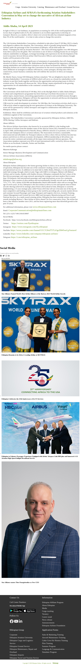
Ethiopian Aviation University (21, 637)
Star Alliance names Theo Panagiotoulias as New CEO (20, 582)
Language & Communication (53, 649)
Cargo (18, 7)
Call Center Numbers (18, 602)
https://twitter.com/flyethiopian (24, 223)
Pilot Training (47, 643)
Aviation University (28, 7)
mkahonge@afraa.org (12, 159)
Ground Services (73, 7)
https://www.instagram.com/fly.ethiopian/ (30, 227)
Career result (47, 617)
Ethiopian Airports (17, 655)
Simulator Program (49, 652)
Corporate (13, 635)
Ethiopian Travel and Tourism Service (24, 658)
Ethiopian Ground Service (20, 646)
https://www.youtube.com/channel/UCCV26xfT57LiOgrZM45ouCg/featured (43, 230)
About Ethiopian (48, 605)
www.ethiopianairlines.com (44, 207)
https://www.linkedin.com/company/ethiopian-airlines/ (34, 234)
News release (47, 620)
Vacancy (45, 614)
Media (44, 608)
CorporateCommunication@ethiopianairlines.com (29, 210)
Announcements (48, 623)
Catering (40, 7)
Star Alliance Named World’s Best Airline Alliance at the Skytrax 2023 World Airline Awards (33, 294)
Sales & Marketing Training (52, 635)
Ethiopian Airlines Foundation (53, 625)
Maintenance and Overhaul (55, 7)
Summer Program (49, 646)
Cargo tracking (47, 611)
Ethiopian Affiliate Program (52, 602)
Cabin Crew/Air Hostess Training (55, 640)
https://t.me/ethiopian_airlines (24, 237)
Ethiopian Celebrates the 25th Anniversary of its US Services (22, 399)
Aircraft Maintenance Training (53, 637)
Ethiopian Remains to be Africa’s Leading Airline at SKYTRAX (23, 355)
